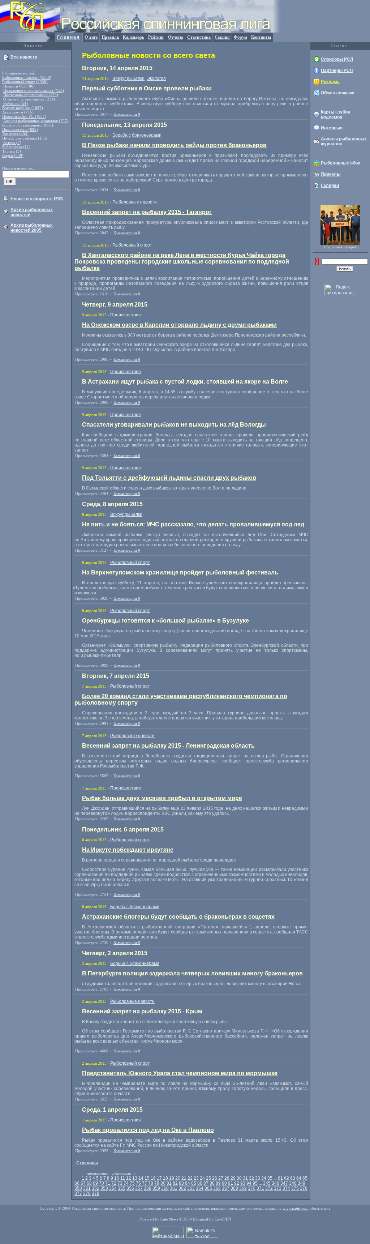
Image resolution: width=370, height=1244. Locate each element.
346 (275, 1183)
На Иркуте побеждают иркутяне (127, 850)
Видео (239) (12, 155)
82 (175, 1183)
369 (243, 1188)
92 (236, 1183)
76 (138, 1183)
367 (225, 1188)
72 (113, 1183)
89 (218, 1183)
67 (83, 1183)
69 (95, 1183)
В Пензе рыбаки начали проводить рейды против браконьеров (174, 145)
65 (304, 1178)
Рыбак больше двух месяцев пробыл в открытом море (162, 798)
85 (193, 1183)
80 (162, 1183)
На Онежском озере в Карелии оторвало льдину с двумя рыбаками (179, 325)
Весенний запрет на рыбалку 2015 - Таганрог (147, 212)
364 (199, 1188)
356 (130, 1188)
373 (277, 1188)
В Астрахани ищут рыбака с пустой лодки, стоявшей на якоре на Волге (185, 382)
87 (205, 1183)
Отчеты (175, 37)
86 (199, 1183)
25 (208, 1178)
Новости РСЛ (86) (19, 86)
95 (255, 1183)
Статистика (199, 37)
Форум (240, 37)
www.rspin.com (296, 1208)
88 (212, 1183)
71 (107, 1183)
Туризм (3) (11, 151)
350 (78, 1188)
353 (104, 1188)
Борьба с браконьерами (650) (27, 125)
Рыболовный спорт (132, 245)
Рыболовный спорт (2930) (25, 82)
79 (156, 1183)
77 (144, 1183)
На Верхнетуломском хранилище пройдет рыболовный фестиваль (180, 572)
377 (78, 1193)
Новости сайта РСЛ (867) (24, 116)
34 (263, 1178)
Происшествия (125, 314)
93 (242, 1183)
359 (156, 1188)
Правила (110, 37)
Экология (156, 78)
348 (293, 1183)
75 (132, 1183)
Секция (222, 37)
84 (187, 1183)
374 (286, 1188)
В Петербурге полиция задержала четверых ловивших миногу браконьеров (192, 973)
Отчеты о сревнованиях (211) (29, 99)
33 (257, 1178)
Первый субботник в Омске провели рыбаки (147, 88)
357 (139, 1188)
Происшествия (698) (20, 129)
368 (234, 1188)
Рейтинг (156, 37)
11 (122, 1178)
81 (169, 1183)
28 (226, 1178)
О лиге (91, 37)
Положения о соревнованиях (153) (33, 90)
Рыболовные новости (134, 202)
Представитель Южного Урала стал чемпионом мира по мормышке (180, 1073)
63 (292, 1178)
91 (230, 1183)
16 (153, 1178)
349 (301, 1183)
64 (298, 1178)
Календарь (133, 37)
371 (260, 1188)
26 (214, 1178)
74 (126, 1183)
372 (269, 1188)
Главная (68, 37)
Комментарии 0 (126, 114)
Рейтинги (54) (15, 103)
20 (177, 1178)
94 (248, 1183)
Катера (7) (12, 142)
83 (181, 1183)
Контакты (261, 37)
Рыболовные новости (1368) (26, 77)
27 (220, 1178)
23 (196, 1178)
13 (134, 1178)
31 (245, 1178)
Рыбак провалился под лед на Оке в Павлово (148, 1130)
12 (128, 1178)
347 (284, 1183)
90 (224, 1183)
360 (165, 1188)
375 (295, 1188)
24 (202, 1178)
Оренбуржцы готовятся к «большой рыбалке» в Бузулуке (165, 620)
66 (76, 1183)
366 (217, 1188)
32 (251, 1178)
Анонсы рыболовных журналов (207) (35, 121)
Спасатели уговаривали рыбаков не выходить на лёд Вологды (174, 425)
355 (121, 1188)
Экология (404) (15, 134)
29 (233, 1178)
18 (165, 1178)
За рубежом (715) (18, 112)
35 (269, 1178)
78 (150, 1183)
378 (87, 1193)
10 (116, 1178)
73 (119, 1183)
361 (173, 1188)
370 (251, 1188)
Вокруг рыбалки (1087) (22, 108)
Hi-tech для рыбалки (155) (24, 138)
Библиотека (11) (16, 147)
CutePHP (222, 1219)
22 (190, 1178)
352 (95, 1188)
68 (89, 1183)
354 (113, 1188)
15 (147, 1178)
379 (95, 1193)
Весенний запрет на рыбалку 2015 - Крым (142, 1011)
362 (182, 1188)
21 (183, 1178)
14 (140, 1178)
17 (159, 1178)
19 (171, 1178)
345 (267, 1183)
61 (280, 1178)
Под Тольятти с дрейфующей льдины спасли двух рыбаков (169, 478)
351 (87, 1188)
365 (208, 1188)
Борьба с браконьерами (137, 135)
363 (191, 1188)
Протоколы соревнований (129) (30, 95)
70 (101, 1183)
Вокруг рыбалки (128, 78)
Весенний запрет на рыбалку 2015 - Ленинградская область (168, 746)
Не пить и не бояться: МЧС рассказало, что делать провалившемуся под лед (193, 524)
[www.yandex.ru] (317, 263)
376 (303, 1188)
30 (239, 1178)
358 (147, 1188)
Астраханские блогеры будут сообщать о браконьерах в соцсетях (178, 917)
